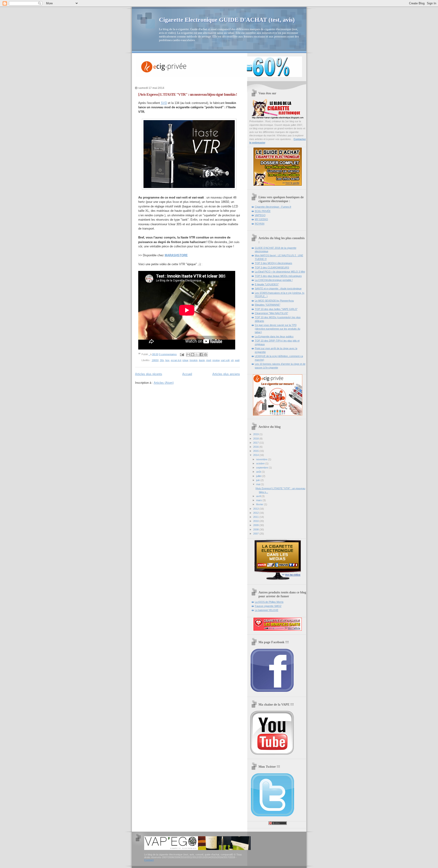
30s (162, 360)
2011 (256, 517)
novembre (262, 459)
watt (237, 360)
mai (258, 484)
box (167, 360)
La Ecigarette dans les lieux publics (274, 336)
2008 (256, 529)
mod (208, 360)
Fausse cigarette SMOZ (268, 606)
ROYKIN (259, 223)
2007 (256, 533)
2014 (256, 455)
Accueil (187, 374)
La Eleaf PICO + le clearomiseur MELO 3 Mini (280, 271)
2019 (256, 434)
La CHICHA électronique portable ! (274, 280)
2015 (256, 451)
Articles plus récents (148, 374)
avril (258, 496)
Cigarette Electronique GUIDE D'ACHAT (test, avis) (227, 19)
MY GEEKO (261, 219)
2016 (256, 446)
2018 (256, 438)
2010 (256, 521)
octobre (260, 463)
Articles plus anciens (226, 374)
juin (258, 480)
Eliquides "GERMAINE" (267, 304)
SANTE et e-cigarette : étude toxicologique (278, 288)
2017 (256, 442)
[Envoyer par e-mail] (188, 354)
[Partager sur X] (197, 354)
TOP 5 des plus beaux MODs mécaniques (278, 276)
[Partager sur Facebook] (201, 354)
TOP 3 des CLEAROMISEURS (272, 267)
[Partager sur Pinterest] (205, 354)
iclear (185, 360)
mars (259, 500)
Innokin (194, 360)
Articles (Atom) (164, 382)
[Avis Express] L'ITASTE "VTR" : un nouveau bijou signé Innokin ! (187, 94)
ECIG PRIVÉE (263, 211)
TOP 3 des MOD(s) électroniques (273, 263)
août (259, 471)
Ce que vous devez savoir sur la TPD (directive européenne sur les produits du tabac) (277, 328)
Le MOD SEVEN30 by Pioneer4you (274, 300)
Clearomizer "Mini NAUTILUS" (271, 313)
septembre (262, 467)
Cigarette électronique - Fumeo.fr (273, 206)
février (260, 504)
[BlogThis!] (192, 354)
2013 (256, 508)
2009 (256, 525)
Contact (149, 860)
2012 (256, 512)
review (215, 360)
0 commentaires (168, 354)
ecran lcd (176, 360)
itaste (202, 360)
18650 (155, 360)
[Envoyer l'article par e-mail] (181, 354)
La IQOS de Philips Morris (269, 602)
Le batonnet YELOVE (266, 610)
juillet (259, 476)
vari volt (225, 360)
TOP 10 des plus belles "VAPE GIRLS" (276, 309)
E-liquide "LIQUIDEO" (267, 284)
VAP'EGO (260, 215)
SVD (164, 103)
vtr (232, 360)
